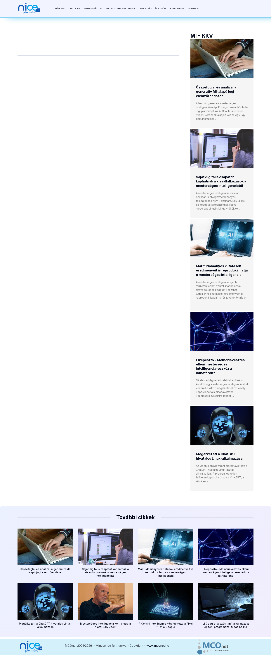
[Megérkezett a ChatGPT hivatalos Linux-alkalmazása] (221, 425)
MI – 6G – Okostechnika (121, 8)
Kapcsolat (177, 8)
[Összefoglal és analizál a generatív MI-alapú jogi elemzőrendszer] (221, 58)
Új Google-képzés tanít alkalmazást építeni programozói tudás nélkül (225, 625)
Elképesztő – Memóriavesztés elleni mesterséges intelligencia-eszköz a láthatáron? (225, 572)
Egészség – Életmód (153, 8)
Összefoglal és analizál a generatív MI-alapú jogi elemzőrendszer (216, 91)
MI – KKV (75, 8)
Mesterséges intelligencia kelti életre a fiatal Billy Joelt (105, 625)
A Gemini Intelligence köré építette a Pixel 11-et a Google (166, 625)
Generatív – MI (93, 8)
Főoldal (60, 8)
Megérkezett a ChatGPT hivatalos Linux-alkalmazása (45, 625)
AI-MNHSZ (193, 8)
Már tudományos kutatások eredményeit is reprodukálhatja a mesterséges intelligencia (222, 270)
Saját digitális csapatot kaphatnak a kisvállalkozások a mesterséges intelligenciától (221, 181)
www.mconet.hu (157, 645)
